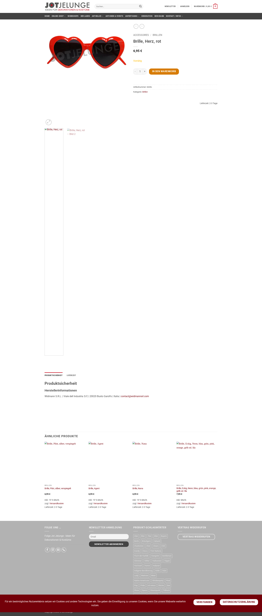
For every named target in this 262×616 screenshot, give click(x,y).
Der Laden (85, 16)
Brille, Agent (94, 488)
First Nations (155, 551)
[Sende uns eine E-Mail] (58, 549)
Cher (148, 546)
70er (149, 536)
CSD (163, 546)
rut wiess (152, 585)
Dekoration (146, 16)
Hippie (167, 561)
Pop (136, 585)
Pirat (168, 580)
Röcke (161, 585)
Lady (136, 575)
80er (156, 536)
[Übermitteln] (140, 6)
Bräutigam (146, 541)
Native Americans (141, 580)
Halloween (156, 561)
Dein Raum (159, 16)
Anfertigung (131, 16)
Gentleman (166, 556)
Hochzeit (138, 566)
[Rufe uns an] (63, 549)
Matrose (144, 575)
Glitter (146, 561)
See (168, 585)
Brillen (157, 35)
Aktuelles (96, 16)
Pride (142, 585)
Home (47, 16)
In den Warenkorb (164, 71)
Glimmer (137, 561)
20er (136, 536)
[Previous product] (141, 26)
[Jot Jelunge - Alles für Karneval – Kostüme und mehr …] (67, 6)
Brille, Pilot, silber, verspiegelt (58, 488)
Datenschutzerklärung (239, 602)
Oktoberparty (157, 580)
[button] (170, 6)
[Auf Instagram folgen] (52, 549)
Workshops (73, 16)
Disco (145, 551)
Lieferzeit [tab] (71, 375)
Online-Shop (58, 16)
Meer (153, 575)
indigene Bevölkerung (143, 571)
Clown (155, 546)
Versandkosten (56, 503)
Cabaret (157, 541)
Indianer (156, 566)
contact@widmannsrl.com (135, 396)
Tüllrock (166, 590)
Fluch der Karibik (141, 556)
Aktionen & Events (114, 16)
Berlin (136, 541)
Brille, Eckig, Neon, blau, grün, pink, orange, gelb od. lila (196, 489)
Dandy (137, 551)
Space (144, 590)
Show (136, 590)
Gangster (155, 556)
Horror (147, 566)
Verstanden (204, 602)
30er (143, 536)
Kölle (157, 571)
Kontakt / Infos (173, 16)
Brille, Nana (138, 488)
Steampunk (155, 590)
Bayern (164, 536)
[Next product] (136, 26)
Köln (164, 571)
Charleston (138, 546)
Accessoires (141, 35)
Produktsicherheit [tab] (53, 375)
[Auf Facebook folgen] (47, 549)
